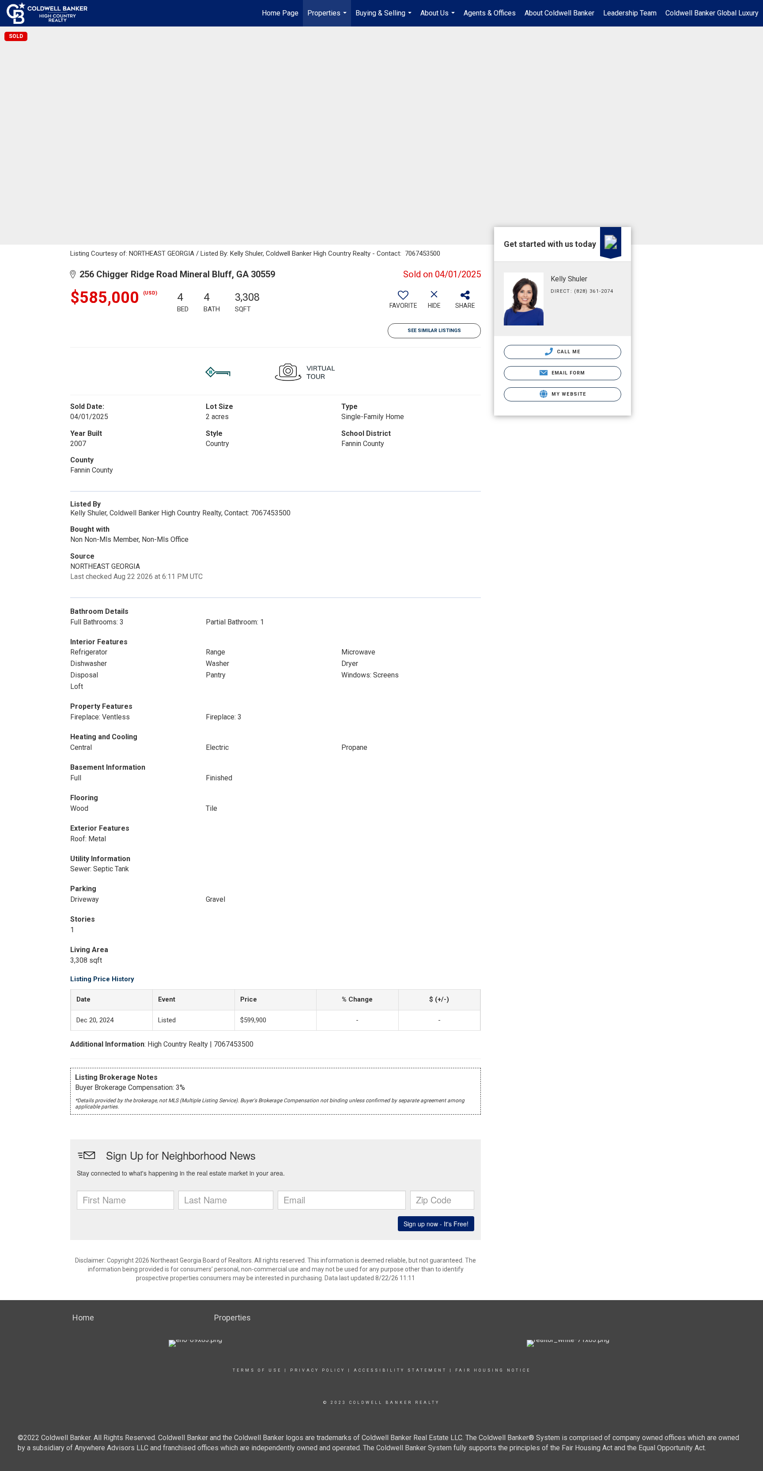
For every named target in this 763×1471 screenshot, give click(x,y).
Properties (328, 17)
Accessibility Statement (400, 1370)
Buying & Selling (384, 17)
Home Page (280, 13)
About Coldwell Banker (559, 13)
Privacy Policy (317, 1370)
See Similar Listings (434, 330)
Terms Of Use (257, 1370)
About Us (438, 17)
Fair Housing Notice (493, 1370)
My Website (568, 394)
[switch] (403, 303)
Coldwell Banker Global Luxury (712, 13)
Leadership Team (630, 13)
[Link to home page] (51, 13)
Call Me (568, 352)
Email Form (567, 373)
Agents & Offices (490, 13)
